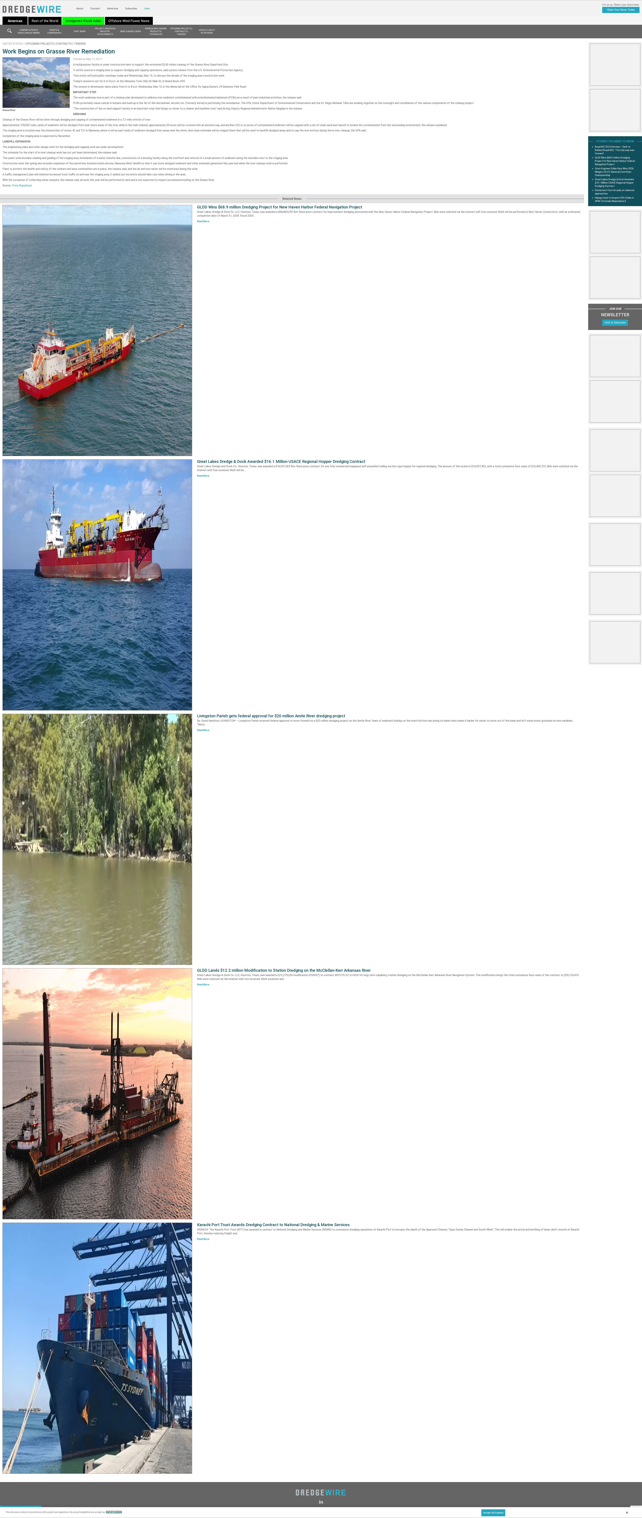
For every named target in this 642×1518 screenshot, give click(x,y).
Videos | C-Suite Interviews (207, 31)
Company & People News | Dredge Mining (29, 31)
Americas (15, 21)
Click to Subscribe (615, 322)
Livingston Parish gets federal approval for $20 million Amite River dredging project (271, 716)
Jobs (147, 8)
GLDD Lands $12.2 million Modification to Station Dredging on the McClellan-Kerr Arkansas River (284, 970)
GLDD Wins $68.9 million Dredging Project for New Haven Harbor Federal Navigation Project (279, 207)
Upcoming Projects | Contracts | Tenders (181, 31)
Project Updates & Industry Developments (105, 31)
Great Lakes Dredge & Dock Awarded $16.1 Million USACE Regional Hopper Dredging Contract (281, 461)
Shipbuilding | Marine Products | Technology (156, 31)
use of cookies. (114, 1512)
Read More (203, 221)
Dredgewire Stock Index (83, 21)
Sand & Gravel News (130, 31)
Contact (95, 8)
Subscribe (131, 8)
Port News (79, 31)
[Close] (627, 1512)
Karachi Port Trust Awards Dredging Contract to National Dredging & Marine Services (273, 1224)
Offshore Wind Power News (128, 21)
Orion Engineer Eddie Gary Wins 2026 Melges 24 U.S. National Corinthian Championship (614, 172)
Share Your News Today (621, 9)
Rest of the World (45, 21)
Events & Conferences (54, 31)
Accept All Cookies (493, 1512)
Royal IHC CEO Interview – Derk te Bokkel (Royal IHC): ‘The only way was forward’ (614, 150)
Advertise (112, 8)
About (79, 8)
